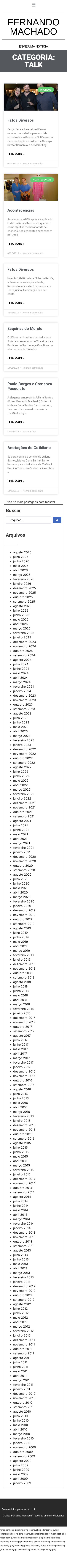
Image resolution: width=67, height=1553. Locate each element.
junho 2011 (20, 1367)
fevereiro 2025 (23, 633)
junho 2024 (21, 668)
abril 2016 (20, 1107)
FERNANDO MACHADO (33, 27)
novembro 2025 (24, 592)
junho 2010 (21, 1420)
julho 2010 (20, 1416)
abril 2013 (20, 1268)
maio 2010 (20, 1425)
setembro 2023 (24, 709)
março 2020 (22, 897)
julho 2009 (20, 1465)
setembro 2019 (23, 924)
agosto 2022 (22, 767)
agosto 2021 (22, 821)
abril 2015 (20, 1161)
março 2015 (21, 1165)
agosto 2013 (22, 1250)
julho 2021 (20, 825)
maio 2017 (20, 1049)
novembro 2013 (24, 1237)
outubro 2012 (22, 1295)
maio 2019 (20, 941)
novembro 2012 (24, 1291)
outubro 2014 (22, 1188)
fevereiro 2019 (23, 955)
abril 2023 (20, 731)
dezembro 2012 (24, 1286)
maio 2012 (20, 1317)
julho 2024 (20, 664)
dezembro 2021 (24, 803)
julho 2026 (20, 557)
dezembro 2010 (24, 1393)
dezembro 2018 (24, 964)
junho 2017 (20, 1044)
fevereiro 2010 (23, 1438)
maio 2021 (20, 834)
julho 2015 (20, 1147)
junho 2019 (21, 937)
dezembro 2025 (24, 588)
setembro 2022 (24, 762)
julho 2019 (20, 933)
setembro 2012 (23, 1299)
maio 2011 (20, 1371)
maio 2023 (20, 727)
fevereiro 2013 (23, 1277)
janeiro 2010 (22, 1443)
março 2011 (21, 1380)
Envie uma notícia (33, 46)
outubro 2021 (22, 812)
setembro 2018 (23, 977)
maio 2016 (20, 1103)
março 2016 (21, 1112)
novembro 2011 (24, 1344)
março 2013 (21, 1273)
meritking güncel (32, 1541)
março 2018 (21, 1004)
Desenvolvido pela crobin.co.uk (19, 1509)
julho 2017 (20, 1040)
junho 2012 (21, 1313)
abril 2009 (20, 1478)
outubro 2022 (23, 758)
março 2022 (22, 789)
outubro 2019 (22, 919)
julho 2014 (20, 1201)
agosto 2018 (22, 982)
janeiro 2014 (22, 1228)
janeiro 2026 (22, 583)
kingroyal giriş (36, 1530)
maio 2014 (20, 1210)
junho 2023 (21, 722)
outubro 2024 (23, 651)
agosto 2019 (22, 928)
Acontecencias (20, 210)
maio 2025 (20, 619)
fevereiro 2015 (23, 1170)
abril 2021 (20, 839)
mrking (3, 1530)
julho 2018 (20, 986)
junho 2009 (21, 1470)
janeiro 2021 (22, 852)
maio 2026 (20, 566)
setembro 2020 (24, 870)
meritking (4, 1541)
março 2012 (21, 1326)
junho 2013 (21, 1259)
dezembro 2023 (24, 695)
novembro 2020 (24, 861)
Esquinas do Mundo (24, 328)
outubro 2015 (22, 1134)
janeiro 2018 (22, 1013)
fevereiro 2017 (23, 1062)
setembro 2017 (23, 1031)
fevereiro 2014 (23, 1223)
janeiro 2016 (22, 1120)
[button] (33, 5)
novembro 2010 (24, 1398)
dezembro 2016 (24, 1071)
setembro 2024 (24, 655)
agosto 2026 (22, 552)
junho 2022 (21, 776)
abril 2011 (20, 1376)
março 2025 (22, 628)
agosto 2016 (22, 1089)
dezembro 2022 (24, 749)
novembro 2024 (24, 646)
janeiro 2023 (22, 745)
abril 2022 (20, 785)
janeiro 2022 (22, 798)
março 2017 (21, 1058)
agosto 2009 (22, 1461)
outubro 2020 (23, 865)
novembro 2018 (24, 968)
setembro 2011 (23, 1353)
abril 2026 (20, 570)
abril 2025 (20, 624)
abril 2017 (20, 1053)
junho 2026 (21, 561)
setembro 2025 (24, 601)
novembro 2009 (24, 1447)
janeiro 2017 (21, 1067)
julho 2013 (20, 1255)
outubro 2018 (22, 973)
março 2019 (21, 950)
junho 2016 (21, 1098)
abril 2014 (20, 1214)
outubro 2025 (23, 597)
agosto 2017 (22, 1035)
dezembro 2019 (24, 910)
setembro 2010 (23, 1407)
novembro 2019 (24, 915)
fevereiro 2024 (23, 686)
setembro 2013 (23, 1246)
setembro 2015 (23, 1138)
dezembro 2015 (24, 1125)
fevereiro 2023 (23, 740)
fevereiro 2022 (23, 794)
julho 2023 (20, 718)
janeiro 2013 (22, 1282)
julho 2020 (20, 879)
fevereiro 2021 (23, 847)
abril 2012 (20, 1322)
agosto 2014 (22, 1197)
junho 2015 (21, 1152)
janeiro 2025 (22, 637)
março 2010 (21, 1434)
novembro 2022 (24, 754)
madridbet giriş (58, 1533)
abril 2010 (20, 1429)
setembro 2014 (23, 1192)
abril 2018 (20, 1000)
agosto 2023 (22, 713)
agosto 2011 (21, 1358)
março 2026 (22, 575)
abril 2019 (20, 946)
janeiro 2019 (22, 959)
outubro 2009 (23, 1452)
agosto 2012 (22, 1304)
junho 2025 (21, 615)
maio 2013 (20, 1264)
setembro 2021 (23, 816)
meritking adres (48, 1541)
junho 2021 (21, 830)
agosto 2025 (22, 606)
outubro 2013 (22, 1241)
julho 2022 (20, 771)
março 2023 (22, 736)
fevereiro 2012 (23, 1331)
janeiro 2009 (22, 1483)
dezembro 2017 (24, 1018)
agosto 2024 (22, 660)
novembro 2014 (24, 1183)
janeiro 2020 (22, 906)
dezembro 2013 (24, 1232)
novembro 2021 (24, 807)
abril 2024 (20, 677)
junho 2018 (21, 991)
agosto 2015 (22, 1143)
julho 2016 (20, 1094)
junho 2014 (21, 1205)
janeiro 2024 (22, 691)
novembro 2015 (24, 1129)
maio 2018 (20, 995)
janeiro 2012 (22, 1335)
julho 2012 (20, 1308)
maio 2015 (20, 1156)
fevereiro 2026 (23, 579)
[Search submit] (57, 520)
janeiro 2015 (22, 1174)
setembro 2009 (24, 1456)
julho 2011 (20, 1362)
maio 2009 (20, 1474)
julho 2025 (20, 610)
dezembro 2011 (24, 1340)
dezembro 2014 (24, 1179)
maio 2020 (20, 888)
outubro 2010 (22, 1402)
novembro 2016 (24, 1076)
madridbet (45, 1533)
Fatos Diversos (20, 120)
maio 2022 (20, 780)
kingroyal (23, 1530)
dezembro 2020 (24, 856)
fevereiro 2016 (23, 1116)
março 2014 (21, 1219)
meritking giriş (17, 1541)
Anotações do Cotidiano (29, 447)
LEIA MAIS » (15, 154)
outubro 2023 (23, 704)
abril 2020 (20, 892)
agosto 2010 (22, 1411)
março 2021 (21, 843)
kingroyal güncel (51, 1530)
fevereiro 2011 (23, 1384)
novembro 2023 (24, 700)
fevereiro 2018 (23, 1009)
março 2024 (22, 682)
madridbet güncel (8, 1537)
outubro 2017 (22, 1026)
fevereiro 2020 (23, 901)
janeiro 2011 (21, 1389)
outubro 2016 (22, 1080)
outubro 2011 (22, 1349)
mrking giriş (13, 1530)
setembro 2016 (23, 1085)
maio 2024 (20, 673)
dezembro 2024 (24, 642)
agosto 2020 (22, 874)
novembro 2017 (24, 1022)
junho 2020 (21, 883)
